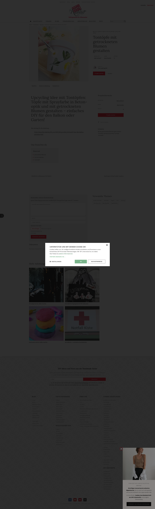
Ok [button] (81, 261)
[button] (77, 256)
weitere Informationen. (66, 254)
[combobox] (107, 245)
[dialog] (77, 254)
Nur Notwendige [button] (96, 261)
